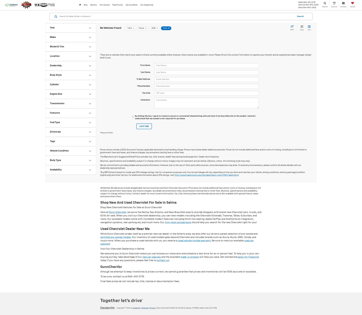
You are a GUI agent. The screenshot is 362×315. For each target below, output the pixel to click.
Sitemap (145, 308)
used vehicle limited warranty (194, 241)
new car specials (151, 257)
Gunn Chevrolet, (118, 212)
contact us (163, 260)
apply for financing (248, 257)
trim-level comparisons (178, 222)
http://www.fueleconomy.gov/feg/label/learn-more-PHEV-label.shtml (207, 175)
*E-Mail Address (143, 79)
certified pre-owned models (115, 237)
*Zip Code (146, 93)
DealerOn (136, 308)
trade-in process (190, 257)
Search (300, 16)
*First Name (145, 65)
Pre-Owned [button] (105, 5)
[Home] (80, 5)
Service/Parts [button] (132, 5)
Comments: (145, 100)
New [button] (86, 5)
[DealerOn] (107, 308)
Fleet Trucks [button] (117, 5)
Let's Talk (144, 126)
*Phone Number (143, 86)
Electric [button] (93, 5)
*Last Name (145, 72)
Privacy (153, 308)
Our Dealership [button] (146, 5)
